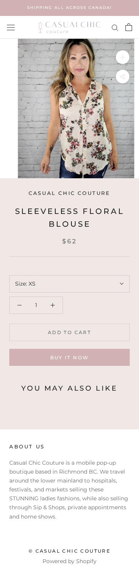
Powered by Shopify (69, 561)
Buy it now (69, 357)
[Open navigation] (11, 27)
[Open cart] (128, 27)
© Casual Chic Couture (69, 551)
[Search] (115, 27)
